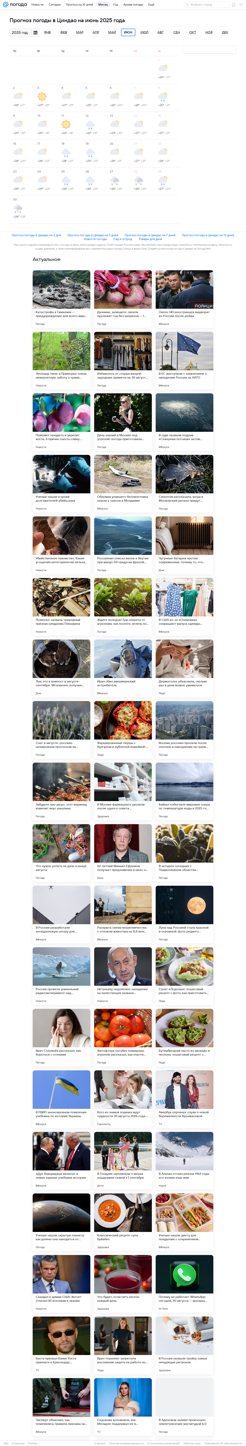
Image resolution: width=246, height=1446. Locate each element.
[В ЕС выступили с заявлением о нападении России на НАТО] (184, 360)
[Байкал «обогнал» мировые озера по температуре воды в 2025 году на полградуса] (184, 791)
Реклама (32, 1443)
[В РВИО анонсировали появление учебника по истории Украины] (61, 1099)
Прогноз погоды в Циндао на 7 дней (150, 235)
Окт (192, 32)
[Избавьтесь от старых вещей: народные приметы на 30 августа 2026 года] (123, 360)
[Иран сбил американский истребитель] (123, 668)
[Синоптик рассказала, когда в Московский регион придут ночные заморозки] (184, 484)
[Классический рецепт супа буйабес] (123, 1222)
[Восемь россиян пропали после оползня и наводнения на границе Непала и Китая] (184, 730)
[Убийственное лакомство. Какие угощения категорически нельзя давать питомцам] (61, 545)
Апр (96, 32)
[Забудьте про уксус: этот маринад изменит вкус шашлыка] (61, 791)
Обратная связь (192, 1443)
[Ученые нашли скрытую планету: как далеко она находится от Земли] (61, 1222)
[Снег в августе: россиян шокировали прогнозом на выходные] (61, 730)
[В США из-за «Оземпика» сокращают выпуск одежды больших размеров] (184, 607)
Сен (176, 32)
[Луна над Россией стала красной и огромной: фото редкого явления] (184, 914)
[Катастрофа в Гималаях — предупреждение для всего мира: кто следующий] (61, 299)
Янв (47, 32)
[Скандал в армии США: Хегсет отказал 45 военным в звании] (61, 1284)
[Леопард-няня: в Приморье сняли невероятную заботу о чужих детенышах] (61, 360)
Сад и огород (122, 239)
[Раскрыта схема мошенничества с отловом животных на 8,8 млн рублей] (123, 914)
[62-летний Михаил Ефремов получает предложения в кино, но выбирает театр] (123, 853)
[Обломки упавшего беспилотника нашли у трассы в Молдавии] (123, 484)
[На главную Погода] (17, 4)
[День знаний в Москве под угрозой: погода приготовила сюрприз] (123, 422)
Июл (144, 32)
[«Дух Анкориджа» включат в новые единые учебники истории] (61, 1161)
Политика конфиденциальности (126, 1443)
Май (112, 32)
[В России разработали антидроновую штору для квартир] (61, 914)
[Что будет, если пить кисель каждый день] (123, 1284)
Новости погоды (95, 239)
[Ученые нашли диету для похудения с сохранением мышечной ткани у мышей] (184, 1222)
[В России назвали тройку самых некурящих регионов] (184, 1345)
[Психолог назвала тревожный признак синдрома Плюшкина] (61, 607)
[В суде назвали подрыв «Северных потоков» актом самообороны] (184, 422)
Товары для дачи (150, 239)
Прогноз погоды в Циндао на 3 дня (36, 235)
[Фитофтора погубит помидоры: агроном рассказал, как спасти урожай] (123, 1038)
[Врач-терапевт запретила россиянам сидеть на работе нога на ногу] (123, 1345)
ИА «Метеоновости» (231, 1443)
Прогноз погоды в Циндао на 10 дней (208, 235)
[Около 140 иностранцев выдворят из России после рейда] (184, 299)
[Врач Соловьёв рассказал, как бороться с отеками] (61, 1038)
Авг (160, 32)
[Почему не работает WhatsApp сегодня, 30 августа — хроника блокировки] (184, 1284)
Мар (79, 32)
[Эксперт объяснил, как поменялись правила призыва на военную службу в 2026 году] (61, 1407)
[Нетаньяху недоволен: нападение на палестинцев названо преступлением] (123, 976)
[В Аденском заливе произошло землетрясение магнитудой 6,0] (184, 1407)
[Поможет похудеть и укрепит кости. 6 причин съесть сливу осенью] (61, 422)
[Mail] (5, 4)
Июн (128, 32)
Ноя (209, 32)
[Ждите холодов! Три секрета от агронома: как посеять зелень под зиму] (123, 607)
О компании (18, 1443)
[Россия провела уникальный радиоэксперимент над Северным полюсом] (61, 976)
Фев (63, 32)
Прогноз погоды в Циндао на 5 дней (92, 235)
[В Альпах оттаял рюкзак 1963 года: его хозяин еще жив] (184, 1161)
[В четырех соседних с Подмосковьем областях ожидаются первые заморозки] (184, 853)
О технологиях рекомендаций (163, 1443)
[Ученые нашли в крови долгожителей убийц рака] (61, 484)
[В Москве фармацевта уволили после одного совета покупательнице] (123, 791)
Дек (225, 32)
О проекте (100, 1443)
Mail (6, 1443)
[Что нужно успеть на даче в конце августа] (61, 853)
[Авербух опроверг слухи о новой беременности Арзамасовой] (184, 1099)
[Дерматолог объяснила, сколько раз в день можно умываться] (184, 668)
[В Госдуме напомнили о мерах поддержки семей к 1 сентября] (123, 1161)
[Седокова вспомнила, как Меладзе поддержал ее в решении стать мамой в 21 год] (123, 1407)
